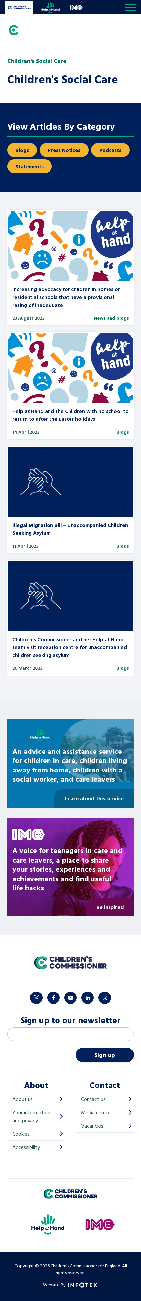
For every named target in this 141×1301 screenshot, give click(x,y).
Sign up (104, 1054)
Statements (29, 166)
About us (22, 1099)
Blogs (22, 150)
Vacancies (92, 1126)
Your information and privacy (31, 1116)
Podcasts (110, 150)
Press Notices (64, 150)
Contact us (93, 1099)
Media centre (96, 1112)
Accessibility (26, 1147)
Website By (55, 1284)
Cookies (21, 1134)
